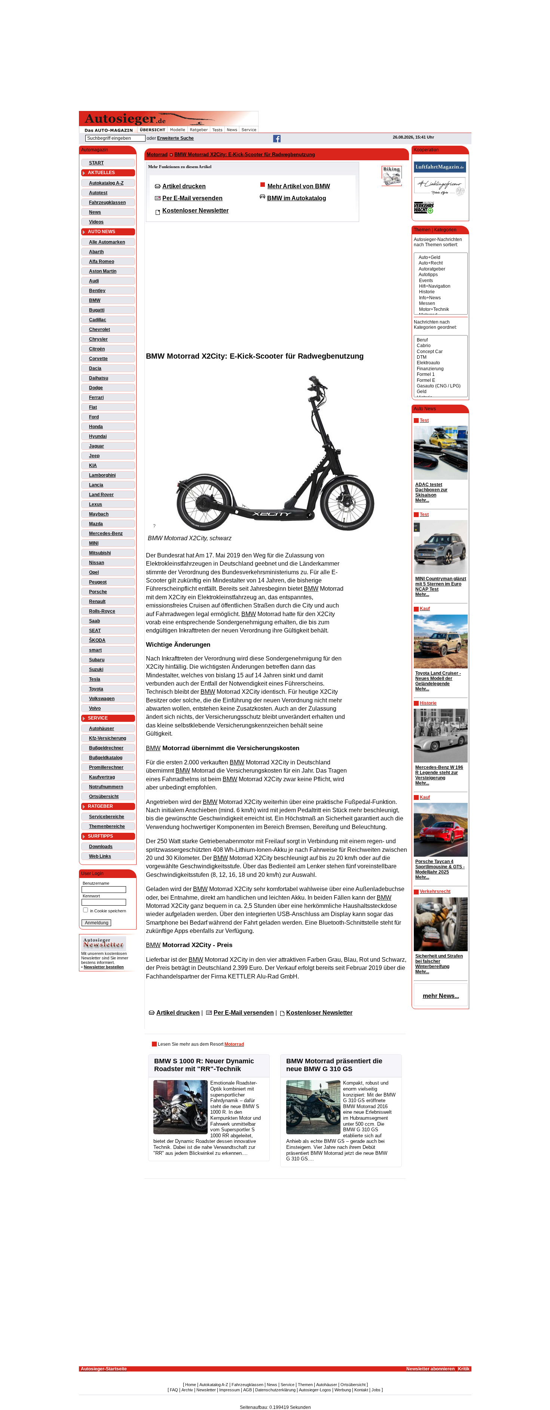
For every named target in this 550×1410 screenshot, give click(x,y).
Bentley (97, 290)
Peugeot (98, 582)
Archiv (187, 1390)
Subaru (96, 659)
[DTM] (440, 357)
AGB (247, 1390)
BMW (94, 300)
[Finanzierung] (440, 369)
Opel (94, 572)
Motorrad (157, 154)
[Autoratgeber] (440, 269)
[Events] (440, 281)
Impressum (229, 1390)
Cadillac (97, 319)
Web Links (100, 856)
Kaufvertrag (102, 777)
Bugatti (96, 310)
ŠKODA (97, 640)
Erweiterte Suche (175, 138)
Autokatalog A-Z (106, 183)
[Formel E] (440, 380)
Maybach (99, 514)
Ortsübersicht (104, 796)
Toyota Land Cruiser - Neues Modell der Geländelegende (438, 678)
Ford (94, 417)
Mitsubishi (100, 553)
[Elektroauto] (440, 363)
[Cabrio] (440, 346)
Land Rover (101, 494)
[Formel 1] (440, 374)
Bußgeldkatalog (105, 757)
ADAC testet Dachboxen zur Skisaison (431, 490)
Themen (305, 1384)
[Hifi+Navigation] (440, 286)
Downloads (101, 846)
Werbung (342, 1390)
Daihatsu (98, 378)
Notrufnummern (106, 786)
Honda (96, 426)
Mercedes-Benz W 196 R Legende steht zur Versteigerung (439, 772)
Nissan (96, 562)
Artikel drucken (184, 186)
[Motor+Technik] (440, 309)
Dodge (96, 387)
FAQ (174, 1390)
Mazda (96, 523)
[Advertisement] (275, 54)
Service (287, 1384)
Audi (94, 281)
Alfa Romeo (101, 261)
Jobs (376, 1390)
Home (190, 1384)
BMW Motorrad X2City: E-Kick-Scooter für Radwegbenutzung (244, 154)
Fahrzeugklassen (107, 202)
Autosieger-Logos (315, 1390)
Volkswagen (101, 698)
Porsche (98, 591)
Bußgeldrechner (106, 748)
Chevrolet (99, 329)
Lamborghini (102, 475)
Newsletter (206, 1390)
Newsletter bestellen (104, 967)
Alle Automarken (107, 242)
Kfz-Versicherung (107, 738)
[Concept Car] (440, 352)
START (96, 163)
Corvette (98, 358)
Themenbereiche (107, 826)
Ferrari (96, 397)
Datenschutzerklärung (275, 1390)
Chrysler (98, 339)
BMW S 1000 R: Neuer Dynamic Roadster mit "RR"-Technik (204, 1065)
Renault (97, 601)
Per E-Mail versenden (192, 198)
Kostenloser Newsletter (195, 210)
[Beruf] (440, 340)
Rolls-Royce (102, 611)
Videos (96, 222)
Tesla (94, 679)
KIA (93, 465)
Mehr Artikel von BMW (299, 186)
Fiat (93, 407)
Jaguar (96, 446)
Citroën (97, 349)
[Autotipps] (440, 275)
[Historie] (440, 292)
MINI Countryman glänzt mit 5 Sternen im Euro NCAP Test (440, 584)
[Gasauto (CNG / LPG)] (440, 386)
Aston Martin (102, 271)
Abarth (96, 251)
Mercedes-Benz (106, 533)
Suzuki (96, 669)
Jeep (94, 455)
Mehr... (422, 500)
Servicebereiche (106, 816)
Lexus (95, 504)
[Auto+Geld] (440, 257)
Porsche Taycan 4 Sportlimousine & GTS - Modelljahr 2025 (440, 867)
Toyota (96, 689)
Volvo (95, 708)
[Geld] (440, 392)
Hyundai (98, 436)
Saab (94, 621)
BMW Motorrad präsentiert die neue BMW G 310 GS (334, 1065)
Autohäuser (101, 728)
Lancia (96, 485)
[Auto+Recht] (440, 263)
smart (95, 650)
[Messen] (440, 303)
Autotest (98, 192)
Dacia (95, 368)
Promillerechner (106, 767)
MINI (93, 543)
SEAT (95, 630)
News (95, 212)
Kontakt (361, 1390)
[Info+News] (440, 298)
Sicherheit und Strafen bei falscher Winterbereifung (439, 961)
